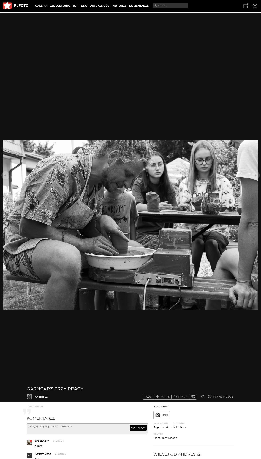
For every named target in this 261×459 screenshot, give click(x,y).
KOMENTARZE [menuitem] (139, 5)
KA (29, 455)
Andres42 (41, 396)
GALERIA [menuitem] (41, 5)
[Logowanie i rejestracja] (255, 5)
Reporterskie (162, 427)
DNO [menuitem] (84, 5)
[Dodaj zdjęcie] (245, 5)
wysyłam (138, 428)
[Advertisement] (130, 38)
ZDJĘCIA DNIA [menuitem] (60, 5)
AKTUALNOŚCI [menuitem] (100, 5)
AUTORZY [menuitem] (119, 5)
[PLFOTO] (15, 5)
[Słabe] (193, 396)
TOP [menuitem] (75, 5)
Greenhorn (42, 441)
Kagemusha (43, 453)
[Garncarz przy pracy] (29, 396)
